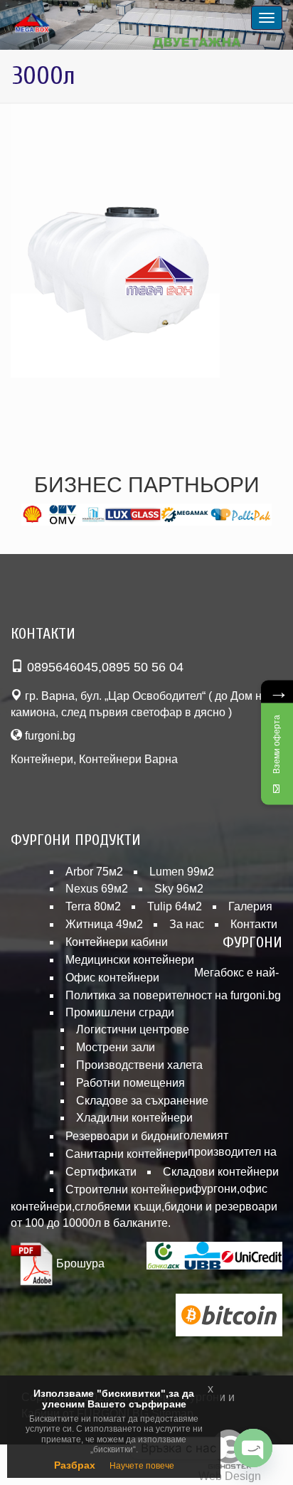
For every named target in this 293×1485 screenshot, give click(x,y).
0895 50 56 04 (142, 667)
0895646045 (62, 667)
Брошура (79, 1263)
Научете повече (142, 1466)
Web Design (229, 1476)
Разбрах (74, 1465)
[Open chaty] (253, 1448)
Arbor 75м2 (94, 872)
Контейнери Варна (128, 759)
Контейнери (42, 759)
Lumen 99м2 (181, 872)
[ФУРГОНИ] (49, 24)
